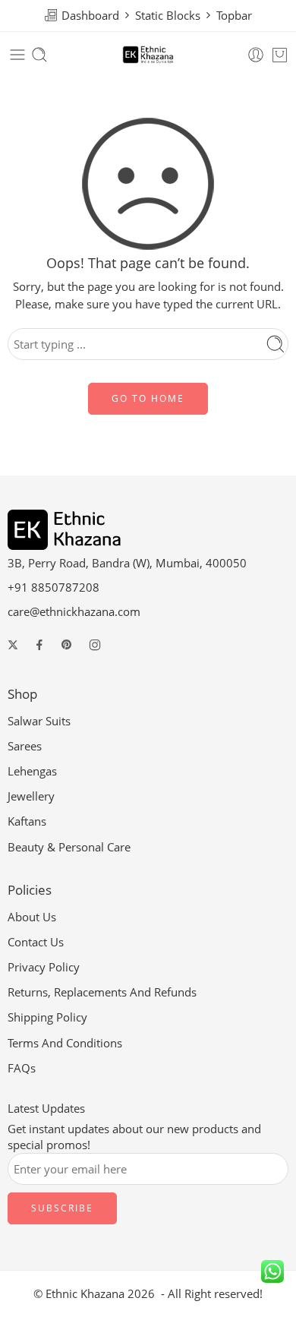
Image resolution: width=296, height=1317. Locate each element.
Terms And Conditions (65, 1043)
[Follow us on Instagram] (95, 645)
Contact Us (36, 942)
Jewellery (31, 796)
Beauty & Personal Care (69, 847)
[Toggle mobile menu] (17, 55)
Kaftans (27, 821)
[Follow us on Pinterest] (67, 645)
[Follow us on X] (13, 645)
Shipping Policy (47, 1017)
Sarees (25, 746)
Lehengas (32, 771)
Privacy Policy (44, 967)
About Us (32, 917)
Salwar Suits (39, 721)
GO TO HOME (148, 398)
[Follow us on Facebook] (39, 645)
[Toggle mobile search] (39, 54)
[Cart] (279, 55)
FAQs (22, 1068)
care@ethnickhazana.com (74, 612)
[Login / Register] (256, 55)
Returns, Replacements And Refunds (102, 992)
